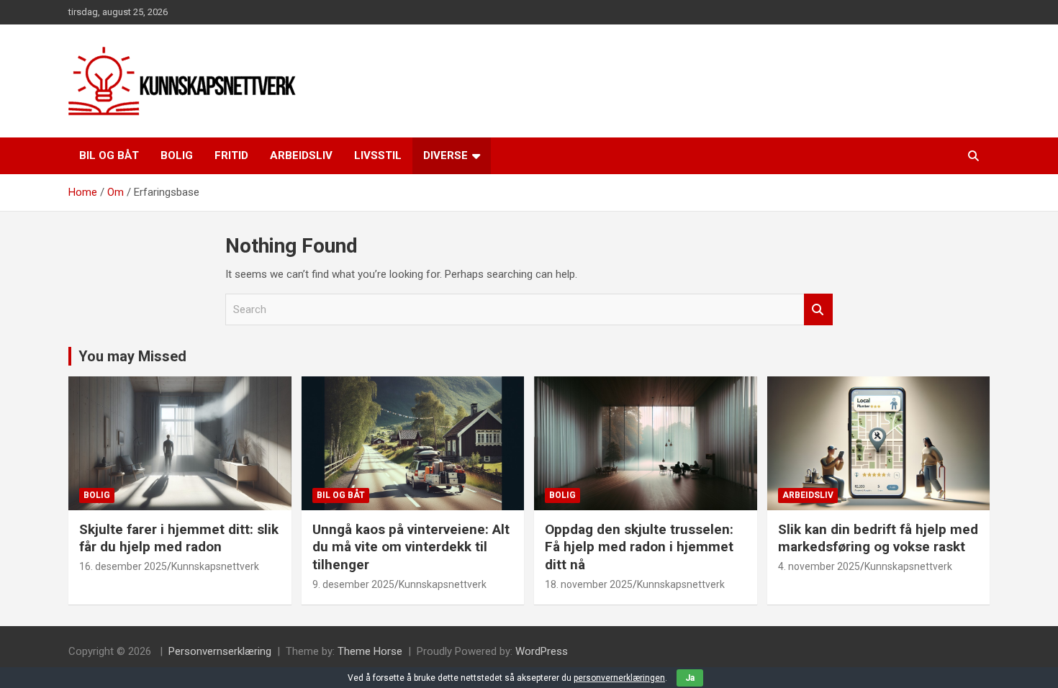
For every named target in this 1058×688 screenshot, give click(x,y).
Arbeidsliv (301, 155)
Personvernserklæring (219, 651)
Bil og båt (109, 155)
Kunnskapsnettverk (215, 566)
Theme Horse (370, 651)
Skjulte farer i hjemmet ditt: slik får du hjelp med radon (179, 538)
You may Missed (132, 356)
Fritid (231, 155)
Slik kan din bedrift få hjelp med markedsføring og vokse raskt (878, 538)
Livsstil (378, 155)
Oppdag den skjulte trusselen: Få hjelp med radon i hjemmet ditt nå (639, 547)
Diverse (445, 155)
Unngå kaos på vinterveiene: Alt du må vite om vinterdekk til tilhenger (411, 547)
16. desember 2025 (123, 566)
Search (818, 310)
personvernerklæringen (619, 678)
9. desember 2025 (353, 584)
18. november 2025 (589, 584)
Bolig (176, 155)
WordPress (541, 651)
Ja (690, 678)
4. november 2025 (819, 566)
